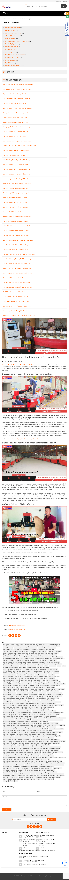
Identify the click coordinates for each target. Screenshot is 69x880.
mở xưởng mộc (25, 768)
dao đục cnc (52, 655)
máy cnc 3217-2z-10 (9, 691)
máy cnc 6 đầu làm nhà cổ (20, 694)
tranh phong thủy (31, 775)
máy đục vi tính (34, 755)
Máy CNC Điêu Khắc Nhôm (12, 27)
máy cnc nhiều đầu (47, 737)
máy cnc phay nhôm (23, 739)
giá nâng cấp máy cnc (44, 664)
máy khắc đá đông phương (49, 757)
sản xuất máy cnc (8, 773)
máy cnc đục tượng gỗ (23, 721)
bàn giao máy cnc (30, 644)
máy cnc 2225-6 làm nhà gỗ (11, 689)
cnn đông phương (53, 653)
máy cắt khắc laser (54, 676)
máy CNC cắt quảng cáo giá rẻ (12, 701)
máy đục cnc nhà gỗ (9, 752)
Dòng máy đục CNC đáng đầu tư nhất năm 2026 (17, 141)
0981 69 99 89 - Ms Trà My (30, 840)
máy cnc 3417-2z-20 (35, 691)
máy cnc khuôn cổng (9, 734)
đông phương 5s (46, 656)
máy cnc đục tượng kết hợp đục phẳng (14, 723)
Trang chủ (7, 19)
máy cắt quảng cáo (21, 680)
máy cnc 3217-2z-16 (22, 691)
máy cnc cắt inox (41, 698)
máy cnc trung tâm (18, 743)
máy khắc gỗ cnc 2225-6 (21, 759)
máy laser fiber (60, 763)
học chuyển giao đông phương (48, 669)
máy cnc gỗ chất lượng (58, 725)
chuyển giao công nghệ (9, 653)
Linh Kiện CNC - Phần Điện (12, 35)
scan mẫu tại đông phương (22, 773)
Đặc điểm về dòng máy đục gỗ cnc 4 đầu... (15, 103)
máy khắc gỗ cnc (8, 759)
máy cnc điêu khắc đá (9, 709)
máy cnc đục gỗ (51, 710)
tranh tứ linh (51, 775)
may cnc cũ (16, 707)
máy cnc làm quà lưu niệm (49, 734)
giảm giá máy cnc (57, 664)
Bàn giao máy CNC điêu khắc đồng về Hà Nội (16, 150)
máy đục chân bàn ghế (9, 750)
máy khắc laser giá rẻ (41, 761)
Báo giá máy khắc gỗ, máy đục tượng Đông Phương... (18, 84)
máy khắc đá (37, 757)
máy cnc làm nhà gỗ (34, 734)
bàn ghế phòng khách (17, 644)
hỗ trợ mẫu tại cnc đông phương (12, 669)
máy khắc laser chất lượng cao (12, 761)
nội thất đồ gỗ (22, 770)
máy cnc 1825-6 (55, 685)
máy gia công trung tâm (47, 755)
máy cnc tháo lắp (33, 741)
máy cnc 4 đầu (54, 691)
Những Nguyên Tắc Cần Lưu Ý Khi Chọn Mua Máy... (18, 287)
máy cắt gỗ (18, 676)
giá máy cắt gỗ (39, 658)
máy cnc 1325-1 (7, 683)
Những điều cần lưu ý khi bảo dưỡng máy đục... (16, 112)
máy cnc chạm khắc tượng (56, 705)
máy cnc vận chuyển (23, 745)
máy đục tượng (17, 754)
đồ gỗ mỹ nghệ (36, 656)
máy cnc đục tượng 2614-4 (23, 719)
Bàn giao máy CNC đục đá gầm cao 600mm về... (17, 169)
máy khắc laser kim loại (55, 761)
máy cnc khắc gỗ (8, 730)
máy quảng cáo (7, 766)
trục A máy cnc (60, 775)
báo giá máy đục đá (54, 644)
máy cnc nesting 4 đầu (54, 736)
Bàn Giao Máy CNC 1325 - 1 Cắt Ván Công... (16, 244)
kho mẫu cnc (17, 671)
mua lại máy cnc (35, 768)
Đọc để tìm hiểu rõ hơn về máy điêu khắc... (15, 94)
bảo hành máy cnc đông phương (24, 646)
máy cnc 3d (45, 691)
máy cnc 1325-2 (23, 685)
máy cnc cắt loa (7, 700)
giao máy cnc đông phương (11, 665)
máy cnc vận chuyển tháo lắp (11, 746)
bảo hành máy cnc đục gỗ (42, 646)
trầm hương (6, 775)
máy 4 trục (38, 674)
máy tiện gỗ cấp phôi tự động (29, 766)
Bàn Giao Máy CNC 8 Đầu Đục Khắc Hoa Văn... (16, 235)
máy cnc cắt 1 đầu (8, 696)
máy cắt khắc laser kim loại (26, 678)
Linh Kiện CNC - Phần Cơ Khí (13, 33)
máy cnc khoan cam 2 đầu (38, 732)
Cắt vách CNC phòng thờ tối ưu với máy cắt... (16, 249)
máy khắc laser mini (8, 763)
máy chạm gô (7, 682)
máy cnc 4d (42, 692)
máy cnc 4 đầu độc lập (9, 692)
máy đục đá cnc (28, 752)
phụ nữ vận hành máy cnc (46, 770)
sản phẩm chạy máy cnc (50, 772)
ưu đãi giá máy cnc (41, 777)
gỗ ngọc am (52, 665)
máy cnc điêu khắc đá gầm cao (25, 709)
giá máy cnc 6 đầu (8, 660)
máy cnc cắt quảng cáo (47, 700)
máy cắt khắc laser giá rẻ (10, 678)
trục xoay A (6, 777)
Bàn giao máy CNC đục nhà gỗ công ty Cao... (16, 131)
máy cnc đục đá (26, 710)
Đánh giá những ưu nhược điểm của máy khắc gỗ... (18, 108)
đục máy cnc (19, 658)
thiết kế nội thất (50, 773)
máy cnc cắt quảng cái (33, 700)
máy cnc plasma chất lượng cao (50, 739)
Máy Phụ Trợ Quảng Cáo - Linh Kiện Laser (17, 41)
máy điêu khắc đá (28, 748)
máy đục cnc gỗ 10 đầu (51, 750)
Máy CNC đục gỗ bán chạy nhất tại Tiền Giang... (17, 160)
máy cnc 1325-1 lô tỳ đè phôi (57, 683)
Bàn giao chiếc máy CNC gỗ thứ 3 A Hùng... (15, 207)
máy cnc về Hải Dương (41, 746)
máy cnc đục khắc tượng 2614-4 (27, 718)
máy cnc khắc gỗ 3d (19, 730)
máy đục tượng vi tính (23, 755)
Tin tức (15, 19)
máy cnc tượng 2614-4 (9, 745)
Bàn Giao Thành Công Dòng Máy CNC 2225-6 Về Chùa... (19, 254)
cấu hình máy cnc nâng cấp (22, 649)
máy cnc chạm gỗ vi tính (49, 703)
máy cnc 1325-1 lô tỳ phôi (10, 685)
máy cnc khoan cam (23, 732)
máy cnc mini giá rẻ (40, 736)
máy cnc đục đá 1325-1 (38, 710)
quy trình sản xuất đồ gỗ (10, 772)
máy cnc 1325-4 (34, 685)
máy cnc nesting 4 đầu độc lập (11, 737)
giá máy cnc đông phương (49, 660)
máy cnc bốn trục (58, 694)
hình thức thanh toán (33, 667)
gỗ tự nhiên (22, 667)
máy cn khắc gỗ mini (39, 682)
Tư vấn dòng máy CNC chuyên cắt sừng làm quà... (17, 268)
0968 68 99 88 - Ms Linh (30, 844)
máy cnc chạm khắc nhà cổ (40, 705)
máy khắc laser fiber (27, 761)
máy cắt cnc (51, 674)
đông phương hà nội (9, 658)
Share (4, 636)
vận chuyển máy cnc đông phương (13, 779)
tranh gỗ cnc (21, 775)
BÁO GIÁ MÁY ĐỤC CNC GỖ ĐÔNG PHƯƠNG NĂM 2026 (19, 146)
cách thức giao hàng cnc (30, 647)
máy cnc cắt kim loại (53, 698)
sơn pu (33, 773)
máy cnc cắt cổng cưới (21, 696)
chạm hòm (35, 649)
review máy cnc (37, 772)
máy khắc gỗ (62, 757)
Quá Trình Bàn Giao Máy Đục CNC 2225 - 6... (16, 296)
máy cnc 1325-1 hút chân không (23, 683)
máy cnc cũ (24, 707)
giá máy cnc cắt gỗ (35, 660)
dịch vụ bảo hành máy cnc (10, 656)
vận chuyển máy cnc (54, 777)
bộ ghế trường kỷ (8, 647)
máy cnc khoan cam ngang (54, 732)
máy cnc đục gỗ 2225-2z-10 (40, 712)
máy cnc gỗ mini (24, 727)
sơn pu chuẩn (40, 773)
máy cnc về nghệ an (54, 746)
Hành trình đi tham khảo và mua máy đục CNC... (17, 226)
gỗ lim (46, 665)
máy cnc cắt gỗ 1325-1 (55, 696)
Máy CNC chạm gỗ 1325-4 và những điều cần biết (25, 439)
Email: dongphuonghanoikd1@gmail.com (34, 864)
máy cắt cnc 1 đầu (8, 676)
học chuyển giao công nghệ (31, 669)
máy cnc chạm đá (8, 703)
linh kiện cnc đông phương (10, 673)
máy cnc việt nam (8, 748)
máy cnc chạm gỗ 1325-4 (33, 703)
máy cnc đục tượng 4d (38, 719)
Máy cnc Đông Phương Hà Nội (11, 710)
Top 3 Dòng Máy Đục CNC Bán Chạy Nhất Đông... (17, 273)
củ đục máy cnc (29, 655)
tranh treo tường (42, 775)
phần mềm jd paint (32, 770)
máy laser (35, 763)
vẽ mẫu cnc (39, 779)
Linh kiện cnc (55, 671)
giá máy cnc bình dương (22, 660)
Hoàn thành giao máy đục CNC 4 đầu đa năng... (17, 301)
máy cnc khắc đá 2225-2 (25, 728)
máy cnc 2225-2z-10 (9, 687)
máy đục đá (19, 752)
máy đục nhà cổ (7, 754)
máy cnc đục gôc (38, 716)
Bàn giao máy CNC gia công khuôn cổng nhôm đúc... (18, 240)
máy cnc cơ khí (7, 707)
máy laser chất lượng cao (47, 763)
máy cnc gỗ (47, 725)
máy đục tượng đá (47, 754)
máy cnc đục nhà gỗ (59, 718)
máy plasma (28, 764)
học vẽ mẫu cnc (7, 671)
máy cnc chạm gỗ (19, 703)
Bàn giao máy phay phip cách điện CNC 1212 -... (17, 230)
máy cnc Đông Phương (42, 709)
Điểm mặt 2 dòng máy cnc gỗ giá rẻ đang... (15, 117)
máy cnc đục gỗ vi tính (25, 716)
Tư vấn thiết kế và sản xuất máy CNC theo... (15, 278)
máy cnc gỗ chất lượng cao (11, 727)
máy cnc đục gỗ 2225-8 (9, 714)
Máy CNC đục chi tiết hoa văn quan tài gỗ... (15, 197)
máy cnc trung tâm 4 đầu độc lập (50, 743)
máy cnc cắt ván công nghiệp (52, 701)
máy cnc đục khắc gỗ (50, 716)
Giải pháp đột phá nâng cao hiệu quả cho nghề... (17, 98)
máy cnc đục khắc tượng (10, 718)
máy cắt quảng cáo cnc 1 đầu (36, 680)
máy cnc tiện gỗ (7, 743)
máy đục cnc (29, 750)
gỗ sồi (64, 665)
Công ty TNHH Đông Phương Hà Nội (13, 655)
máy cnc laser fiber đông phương (24, 736)
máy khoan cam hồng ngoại (24, 763)
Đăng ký (65, 1)
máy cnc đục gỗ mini (53, 714)
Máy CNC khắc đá (10, 63)
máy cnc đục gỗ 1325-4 (9, 712)
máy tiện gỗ (16, 766)
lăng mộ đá (47, 671)
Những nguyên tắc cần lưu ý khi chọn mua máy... (17, 127)
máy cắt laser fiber (49, 678)
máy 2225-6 (30, 674)
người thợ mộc (57, 768)
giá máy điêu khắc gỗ (9, 664)
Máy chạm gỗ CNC (10, 52)
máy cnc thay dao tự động (57, 741)
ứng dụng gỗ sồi (30, 777)
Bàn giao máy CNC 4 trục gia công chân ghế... (16, 193)
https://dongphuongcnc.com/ (17, 629)
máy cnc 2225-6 (33, 687)
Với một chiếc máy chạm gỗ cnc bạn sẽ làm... (16, 122)
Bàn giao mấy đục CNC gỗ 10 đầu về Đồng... (16, 164)
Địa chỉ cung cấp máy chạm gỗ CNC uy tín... (15, 311)
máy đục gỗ (37, 752)
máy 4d (45, 674)
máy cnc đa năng (33, 707)
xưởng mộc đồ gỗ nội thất (10, 781)
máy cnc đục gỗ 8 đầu (24, 714)
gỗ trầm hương (13, 667)
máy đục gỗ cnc (46, 752)
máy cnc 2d (61, 689)
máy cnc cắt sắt (26, 701)
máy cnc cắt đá (33, 696)
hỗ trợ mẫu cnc (44, 667)
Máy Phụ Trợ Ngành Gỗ (11, 44)
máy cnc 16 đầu (44, 685)
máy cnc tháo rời (44, 741)
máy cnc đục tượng (8, 719)
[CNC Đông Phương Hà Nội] (7, 6)
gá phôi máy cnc (29, 658)
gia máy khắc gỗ (21, 664)
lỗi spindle (47, 673)
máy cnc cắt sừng (37, 701)
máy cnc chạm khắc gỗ (24, 705)
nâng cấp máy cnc (46, 768)
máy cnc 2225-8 (39, 689)
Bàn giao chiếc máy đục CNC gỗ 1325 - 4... (15, 188)
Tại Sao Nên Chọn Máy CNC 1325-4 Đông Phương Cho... (19, 315)
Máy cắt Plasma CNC (11, 60)
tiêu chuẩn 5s (59, 773)
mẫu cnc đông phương (9, 674)
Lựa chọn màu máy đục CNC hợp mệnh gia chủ (16, 282)
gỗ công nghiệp (31, 665)
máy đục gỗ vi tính (58, 752)
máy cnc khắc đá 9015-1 (41, 728)
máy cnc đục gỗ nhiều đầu (10, 716)
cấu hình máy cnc (8, 649)
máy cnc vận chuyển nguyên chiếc (40, 745)
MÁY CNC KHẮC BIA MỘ (37, 727)
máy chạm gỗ (16, 682)
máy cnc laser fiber (8, 736)
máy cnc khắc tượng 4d (9, 732)
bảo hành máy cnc (8, 646)
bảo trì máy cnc (55, 646)
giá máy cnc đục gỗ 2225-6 (23, 662)
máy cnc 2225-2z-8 (21, 687)
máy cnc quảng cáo (8, 741)
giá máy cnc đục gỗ (8, 662)
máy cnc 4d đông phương (54, 692)
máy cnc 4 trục (21, 692)
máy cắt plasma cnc (8, 680)
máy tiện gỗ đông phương (46, 766)
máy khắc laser (45, 759)
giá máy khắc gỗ (32, 664)
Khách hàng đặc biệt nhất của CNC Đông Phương (17, 216)
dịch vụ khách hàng (24, 656)
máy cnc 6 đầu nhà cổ (35, 694)
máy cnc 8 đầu (47, 694)
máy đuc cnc (21, 750)
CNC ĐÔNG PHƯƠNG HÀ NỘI (38, 653)
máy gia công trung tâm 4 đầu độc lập (14, 757)
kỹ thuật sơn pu (38, 671)
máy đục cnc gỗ (38, 750)
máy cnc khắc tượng (46, 730)
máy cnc (48, 682)
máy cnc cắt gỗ (43, 696)
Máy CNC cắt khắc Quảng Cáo (13, 65)
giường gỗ (23, 665)
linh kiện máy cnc (24, 673)
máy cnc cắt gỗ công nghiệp (11, 698)
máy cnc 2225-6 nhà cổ (27, 689)
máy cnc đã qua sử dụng (47, 707)
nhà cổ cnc (6, 770)
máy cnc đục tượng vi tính (50, 723)
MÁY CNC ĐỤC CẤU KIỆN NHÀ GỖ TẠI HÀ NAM (17, 183)
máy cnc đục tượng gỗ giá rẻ (39, 721)
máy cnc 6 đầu (7, 694)
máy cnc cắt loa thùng (19, 700)
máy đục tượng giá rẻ (9, 755)
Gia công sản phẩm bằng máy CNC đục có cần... (17, 263)
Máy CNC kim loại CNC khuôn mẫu (15, 54)
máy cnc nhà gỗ (36, 737)
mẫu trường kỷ (21, 674)
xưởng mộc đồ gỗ (49, 779)
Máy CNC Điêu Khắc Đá (11, 46)
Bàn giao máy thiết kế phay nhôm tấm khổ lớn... (16, 174)
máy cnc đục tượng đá (9, 721)
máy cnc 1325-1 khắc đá (40, 683)
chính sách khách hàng (54, 651)
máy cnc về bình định (27, 746)
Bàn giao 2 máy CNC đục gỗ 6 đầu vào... (14, 155)
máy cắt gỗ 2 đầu (27, 676)
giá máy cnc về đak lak (53, 662)
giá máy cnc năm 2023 (38, 662)
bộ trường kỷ (17, 647)
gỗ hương (40, 665)
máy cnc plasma (35, 739)
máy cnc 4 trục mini (32, 692)
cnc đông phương (23, 653)
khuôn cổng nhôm (27, 671)
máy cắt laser (39, 678)
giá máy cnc (48, 658)
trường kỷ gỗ (14, 777)
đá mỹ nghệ (38, 655)
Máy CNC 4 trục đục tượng (12, 57)
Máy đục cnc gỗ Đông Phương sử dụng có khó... (17, 89)
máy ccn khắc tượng (52, 680)
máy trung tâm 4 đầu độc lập (11, 768)
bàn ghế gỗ (6, 644)
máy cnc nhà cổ (26, 737)
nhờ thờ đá (14, 770)
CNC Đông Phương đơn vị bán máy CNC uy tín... (17, 292)
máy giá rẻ (29, 757)
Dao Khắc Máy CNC (10, 38)
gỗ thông (5, 667)
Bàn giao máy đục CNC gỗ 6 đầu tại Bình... (15, 136)
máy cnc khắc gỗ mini (33, 730)
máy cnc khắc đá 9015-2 (56, 728)
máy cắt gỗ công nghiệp (40, 676)
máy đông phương (54, 748)
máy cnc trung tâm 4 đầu (32, 743)
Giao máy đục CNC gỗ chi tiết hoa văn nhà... (15, 211)
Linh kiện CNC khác (10, 30)
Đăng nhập (58, 1)
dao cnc (46, 655)
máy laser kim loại (19, 764)
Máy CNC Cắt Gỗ (10, 49)
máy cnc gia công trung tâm (25, 725)
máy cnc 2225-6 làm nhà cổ (47, 687)
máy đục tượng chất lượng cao (32, 754)
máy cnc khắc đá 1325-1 (10, 728)
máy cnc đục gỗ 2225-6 (56, 712)
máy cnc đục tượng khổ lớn (34, 723)
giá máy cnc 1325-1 (58, 658)
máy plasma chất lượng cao (41, 764)
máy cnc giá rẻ (38, 725)
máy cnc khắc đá (51, 727)
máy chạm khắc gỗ (26, 682)
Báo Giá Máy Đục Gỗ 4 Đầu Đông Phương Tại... (17, 306)
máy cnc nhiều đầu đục (9, 739)
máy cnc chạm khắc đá (9, 705)
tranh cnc (13, 775)
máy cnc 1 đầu (56, 682)
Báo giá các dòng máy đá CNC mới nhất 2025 (16, 221)
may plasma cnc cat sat (57, 764)
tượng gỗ (22, 777)
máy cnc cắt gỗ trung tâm (27, 698)
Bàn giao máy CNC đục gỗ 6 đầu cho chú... (15, 202)
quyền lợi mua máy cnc (24, 772)
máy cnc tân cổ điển (21, 741)
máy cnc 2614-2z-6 (51, 689)
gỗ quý (59, 665)
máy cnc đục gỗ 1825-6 (24, 712)
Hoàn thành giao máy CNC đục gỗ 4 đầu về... (16, 179)
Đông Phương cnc (57, 656)
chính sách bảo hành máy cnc (38, 651)
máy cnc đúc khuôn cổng (45, 718)
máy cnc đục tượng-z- (9, 725)
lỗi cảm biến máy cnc (37, 673)
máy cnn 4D (17, 748)
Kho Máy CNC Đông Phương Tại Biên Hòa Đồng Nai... (18, 259)
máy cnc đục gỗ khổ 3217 (39, 714)
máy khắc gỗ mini (34, 759)
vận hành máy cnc (29, 779)
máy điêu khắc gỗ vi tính (41, 748)
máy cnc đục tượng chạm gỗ (54, 719)
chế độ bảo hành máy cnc (46, 649)
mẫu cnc (55, 673)
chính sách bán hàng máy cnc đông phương (15, 651)
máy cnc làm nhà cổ (22, 734)
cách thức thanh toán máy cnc (46, 647)
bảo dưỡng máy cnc (41, 644)
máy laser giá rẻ (7, 764)
